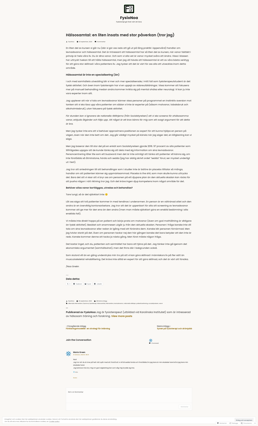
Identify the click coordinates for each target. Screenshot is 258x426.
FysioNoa (129, 17)
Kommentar (184, 407)
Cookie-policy (54, 421)
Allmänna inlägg (101, 301)
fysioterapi (92, 303)
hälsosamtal (101, 303)
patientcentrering (142, 303)
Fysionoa (86, 303)
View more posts (121, 316)
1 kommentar (101, 42)
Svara (75, 378)
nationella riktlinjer (130, 303)
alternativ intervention (75, 303)
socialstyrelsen (153, 303)
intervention (110, 303)
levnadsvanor (118, 303)
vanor (161, 303)
